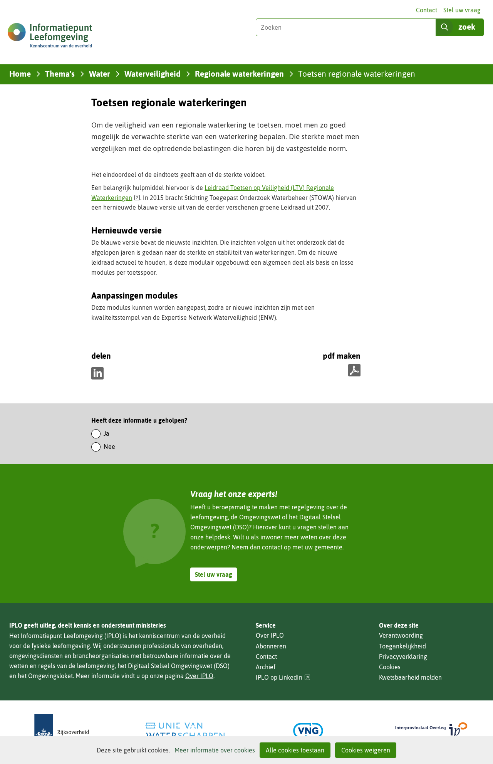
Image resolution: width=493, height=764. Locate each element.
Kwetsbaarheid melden (410, 677)
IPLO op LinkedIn (283, 677)
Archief (265, 666)
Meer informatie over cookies (214, 750)
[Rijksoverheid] (62, 731)
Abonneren (271, 646)
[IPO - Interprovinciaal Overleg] (431, 731)
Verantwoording (401, 635)
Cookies (390, 666)
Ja (106, 433)
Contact (426, 10)
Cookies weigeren (365, 750)
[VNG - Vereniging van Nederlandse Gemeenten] (308, 731)
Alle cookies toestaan (295, 750)
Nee (109, 446)
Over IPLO (199, 675)
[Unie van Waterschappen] (185, 731)
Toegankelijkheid (402, 646)
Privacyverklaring (403, 656)
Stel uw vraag (462, 10)
